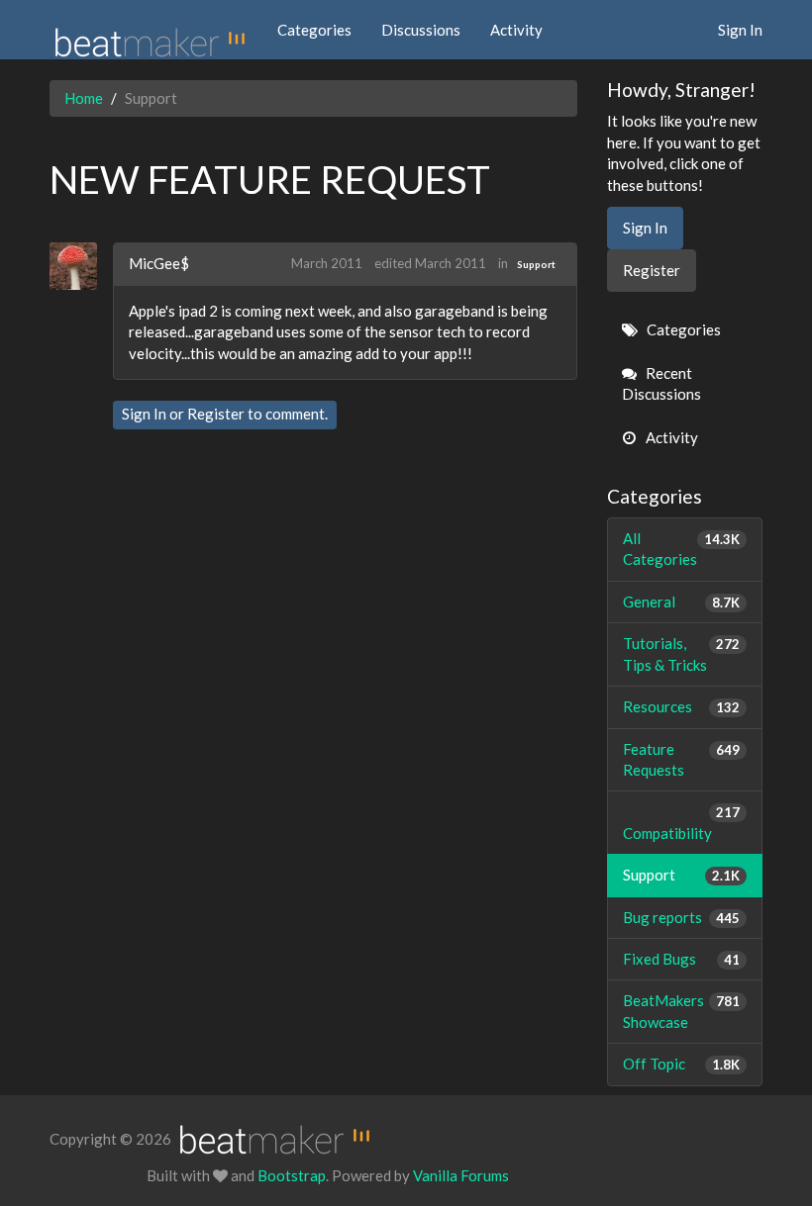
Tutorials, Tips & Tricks (682, 653)
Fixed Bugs (682, 959)
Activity (516, 30)
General (682, 601)
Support (536, 264)
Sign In (740, 30)
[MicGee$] (81, 266)
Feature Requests (682, 759)
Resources (682, 706)
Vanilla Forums (461, 1175)
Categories (314, 30)
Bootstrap (291, 1175)
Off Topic (682, 1063)
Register (216, 413)
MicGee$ (159, 263)
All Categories (682, 548)
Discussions (420, 30)
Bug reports (682, 917)
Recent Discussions (661, 383)
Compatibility (682, 822)
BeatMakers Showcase (682, 1010)
